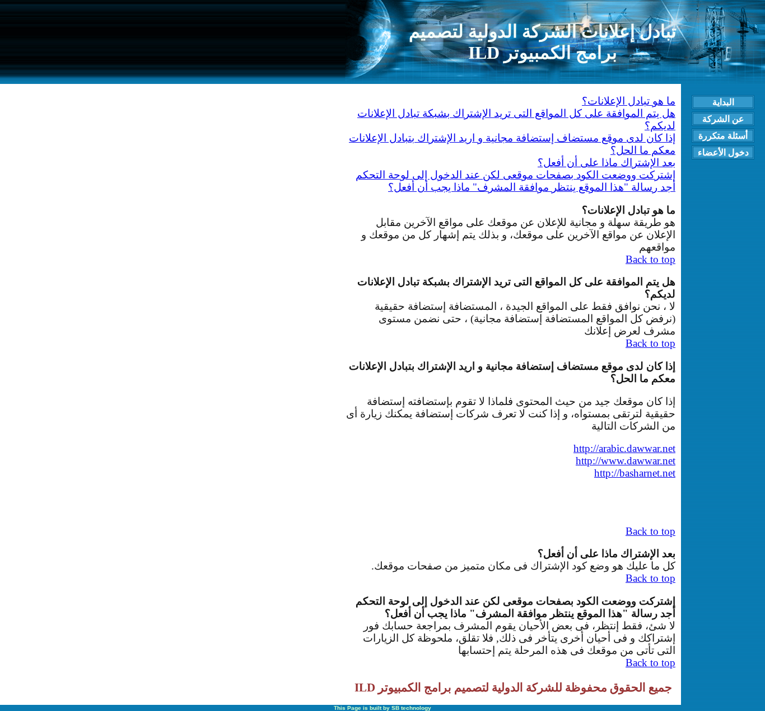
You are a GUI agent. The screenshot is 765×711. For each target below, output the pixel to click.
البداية (723, 102)
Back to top (650, 259)
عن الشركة (723, 119)
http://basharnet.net (634, 473)
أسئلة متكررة (723, 135)
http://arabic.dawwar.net (624, 448)
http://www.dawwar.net (625, 461)
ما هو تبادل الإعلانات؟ (628, 101)
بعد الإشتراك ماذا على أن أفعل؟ (606, 162)
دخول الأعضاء (723, 152)
